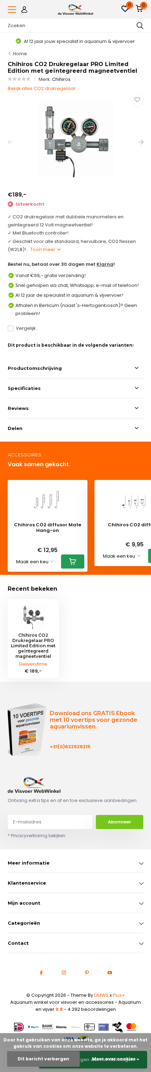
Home (20, 53)
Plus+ (119, 995)
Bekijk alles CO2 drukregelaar (42, 88)
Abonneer (119, 822)
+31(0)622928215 (70, 746)
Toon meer (43, 249)
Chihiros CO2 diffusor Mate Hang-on (47, 527)
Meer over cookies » (115, 1059)
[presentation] (10, 142)
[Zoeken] (140, 25)
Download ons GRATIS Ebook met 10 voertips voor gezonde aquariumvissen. (93, 720)
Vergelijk (26, 328)
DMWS (101, 995)
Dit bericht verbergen (43, 1059)
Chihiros (61, 79)
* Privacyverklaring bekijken (36, 836)
